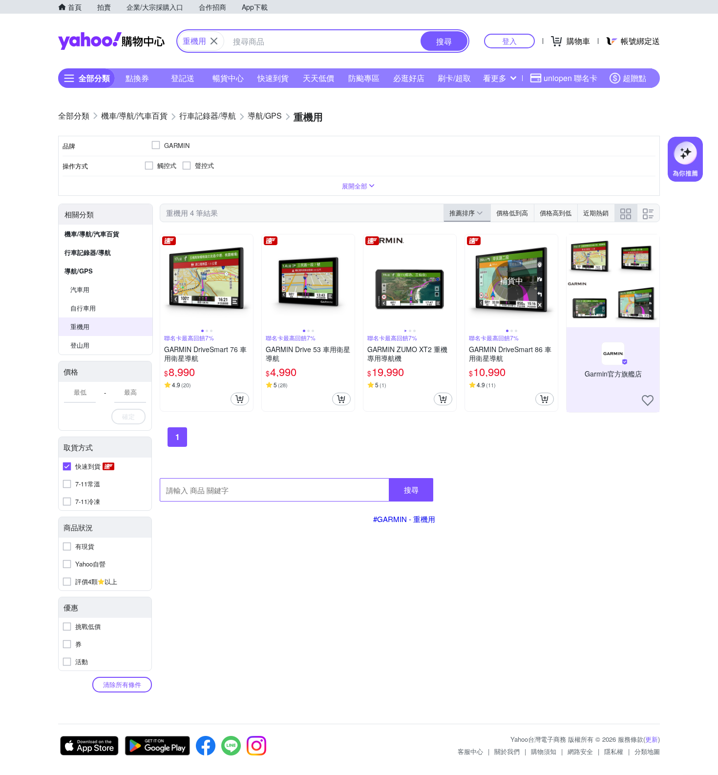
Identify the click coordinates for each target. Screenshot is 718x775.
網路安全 (580, 751)
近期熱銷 (596, 212)
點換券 (137, 78)
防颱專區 (364, 78)
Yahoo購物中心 (111, 41)
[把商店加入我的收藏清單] (648, 400)
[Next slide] (246, 281)
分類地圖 (647, 751)
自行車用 (83, 308)
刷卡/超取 (454, 78)
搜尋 (411, 489)
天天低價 (318, 78)
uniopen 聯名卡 (570, 78)
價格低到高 (512, 212)
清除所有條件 (122, 684)
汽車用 (79, 289)
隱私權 (613, 751)
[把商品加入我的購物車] (240, 399)
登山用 (79, 345)
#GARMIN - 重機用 (404, 519)
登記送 (182, 78)
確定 (128, 416)
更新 (651, 739)
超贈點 (634, 78)
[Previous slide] (166, 281)
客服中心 (470, 751)
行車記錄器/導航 (87, 252)
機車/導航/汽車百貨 (91, 233)
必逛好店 (408, 78)
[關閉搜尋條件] (214, 41)
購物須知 (543, 751)
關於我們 (507, 751)
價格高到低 (555, 212)
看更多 (495, 78)
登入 (509, 41)
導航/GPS (78, 270)
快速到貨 (273, 78)
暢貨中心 (228, 78)
